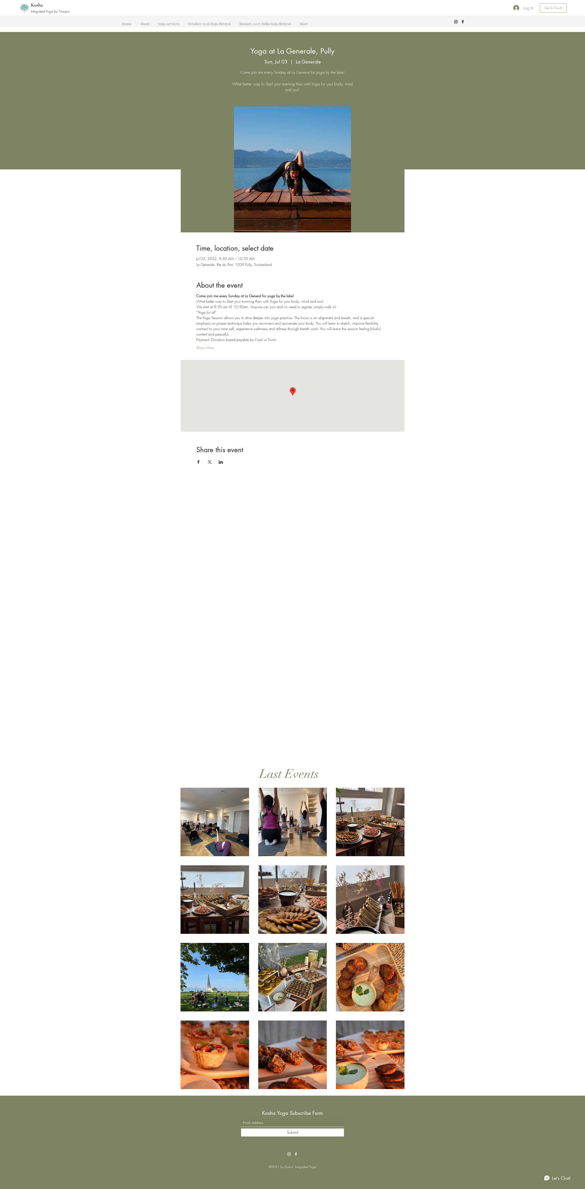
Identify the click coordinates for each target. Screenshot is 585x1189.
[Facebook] (462, 21)
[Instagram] (456, 21)
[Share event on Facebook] (198, 462)
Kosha (37, 5)
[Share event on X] (209, 462)
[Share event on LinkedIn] (221, 462)
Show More (205, 347)
